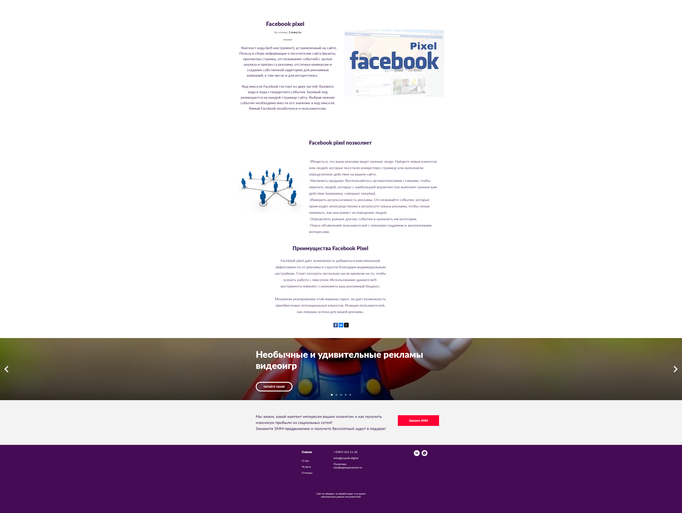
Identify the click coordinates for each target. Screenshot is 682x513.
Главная (307, 452)
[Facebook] (335, 325)
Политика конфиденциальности (348, 465)
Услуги (306, 466)
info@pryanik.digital (346, 458)
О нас (305, 460)
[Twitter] (346, 325)
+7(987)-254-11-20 (345, 452)
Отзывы (307, 472)
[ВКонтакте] (341, 325)
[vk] (417, 455)
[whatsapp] (424, 455)
